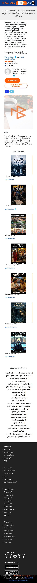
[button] (21, 3)
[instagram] (10, 556)
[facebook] (6, 556)
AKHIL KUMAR (11, 356)
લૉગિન (31, 3)
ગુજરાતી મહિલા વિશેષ (13, 389)
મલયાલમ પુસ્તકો (9, 509)
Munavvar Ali (11, 238)
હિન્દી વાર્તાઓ (8, 522)
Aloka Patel (11, 179)
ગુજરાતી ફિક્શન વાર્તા (12, 376)
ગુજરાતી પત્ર (24, 409)
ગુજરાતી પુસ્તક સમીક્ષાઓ (18, 420)
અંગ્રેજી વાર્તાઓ (9, 531)
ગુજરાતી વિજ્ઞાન (26, 434)
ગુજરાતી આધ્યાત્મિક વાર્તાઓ (23, 373)
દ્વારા (6, 179)
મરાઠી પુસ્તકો (8, 498)
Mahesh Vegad (10, 57)
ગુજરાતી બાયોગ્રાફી (24, 406)
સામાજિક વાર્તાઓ (24, 72)
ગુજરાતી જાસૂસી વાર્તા (18, 395)
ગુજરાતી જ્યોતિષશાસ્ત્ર (13, 434)
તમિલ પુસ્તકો (8, 501)
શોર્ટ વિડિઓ (7, 479)
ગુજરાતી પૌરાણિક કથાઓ (18, 417)
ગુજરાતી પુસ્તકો (8, 495)
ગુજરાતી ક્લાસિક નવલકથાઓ (18, 378)
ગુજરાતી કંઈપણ (11, 437)
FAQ (5, 461)
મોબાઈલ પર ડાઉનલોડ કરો (17, 85)
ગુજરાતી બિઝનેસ (12, 428)
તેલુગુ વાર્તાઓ (8, 542)
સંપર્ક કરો (7, 449)
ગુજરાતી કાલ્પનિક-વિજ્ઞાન (18, 426)
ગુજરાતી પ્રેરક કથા (25, 376)
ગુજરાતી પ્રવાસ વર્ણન (24, 387)
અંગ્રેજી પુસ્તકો (9, 489)
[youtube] (19, 556)
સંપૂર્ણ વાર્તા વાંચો (12, 80)
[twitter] (15, 556)
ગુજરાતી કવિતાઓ (11, 387)
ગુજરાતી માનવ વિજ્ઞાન (12, 403)
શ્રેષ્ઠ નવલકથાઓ (9, 471)
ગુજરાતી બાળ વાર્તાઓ (18, 381)
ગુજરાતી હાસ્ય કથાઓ (12, 384)
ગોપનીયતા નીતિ (8, 452)
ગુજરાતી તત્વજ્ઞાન (26, 403)
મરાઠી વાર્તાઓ (8, 528)
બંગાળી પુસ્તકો (8, 506)
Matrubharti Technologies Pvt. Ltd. (24, 576)
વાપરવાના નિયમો (9, 455)
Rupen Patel (11, 209)
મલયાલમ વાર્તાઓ (9, 536)
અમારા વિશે (7, 446)
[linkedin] (23, 556)
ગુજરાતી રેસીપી (13, 409)
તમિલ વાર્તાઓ (8, 539)
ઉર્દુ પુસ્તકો (7, 515)
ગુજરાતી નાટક (26, 389)
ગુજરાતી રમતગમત (24, 428)
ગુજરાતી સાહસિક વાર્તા (18, 401)
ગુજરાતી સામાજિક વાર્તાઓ (18, 398)
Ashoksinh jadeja (12, 327)
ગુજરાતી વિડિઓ (8, 473)
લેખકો (6, 476)
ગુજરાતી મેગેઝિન (26, 384)
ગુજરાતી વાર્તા (9, 373)
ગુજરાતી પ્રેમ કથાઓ (18, 392)
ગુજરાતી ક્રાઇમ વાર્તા (24, 437)
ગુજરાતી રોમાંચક (18, 423)
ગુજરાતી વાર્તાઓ (9, 525)
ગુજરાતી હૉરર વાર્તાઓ (18, 412)
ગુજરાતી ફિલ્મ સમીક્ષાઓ (18, 414)
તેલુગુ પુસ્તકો (8, 503)
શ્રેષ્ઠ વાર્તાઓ (8, 468)
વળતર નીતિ (7, 458)
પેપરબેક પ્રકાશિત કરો (10, 482)
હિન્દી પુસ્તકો (8, 492)
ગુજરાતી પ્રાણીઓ (18, 431)
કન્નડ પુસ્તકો (8, 512)
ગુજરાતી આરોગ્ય (12, 406)
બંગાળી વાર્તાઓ (8, 534)
